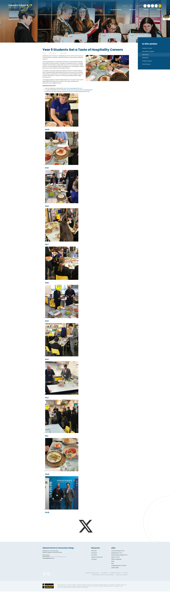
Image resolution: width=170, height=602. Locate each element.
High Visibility (104, 572)
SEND (112, 561)
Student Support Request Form (119, 555)
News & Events (53, 53)
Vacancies (94, 559)
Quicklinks (137, 5)
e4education (124, 574)
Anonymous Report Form (117, 551)
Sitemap (126, 572)
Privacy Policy (96, 572)
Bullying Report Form (116, 553)
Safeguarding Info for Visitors (118, 565)
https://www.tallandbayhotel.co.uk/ (73, 88)
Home (43, 53)
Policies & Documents (97, 557)
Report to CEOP (115, 557)
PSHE (112, 563)
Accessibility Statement (115, 572)
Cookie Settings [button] (88, 572)
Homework (94, 553)
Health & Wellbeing (116, 559)
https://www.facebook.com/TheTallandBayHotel (79, 90)
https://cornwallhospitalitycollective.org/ (79, 91)
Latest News (63, 53)
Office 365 (94, 551)
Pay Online (94, 555)
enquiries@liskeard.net (48, 558)
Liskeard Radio (115, 567)
